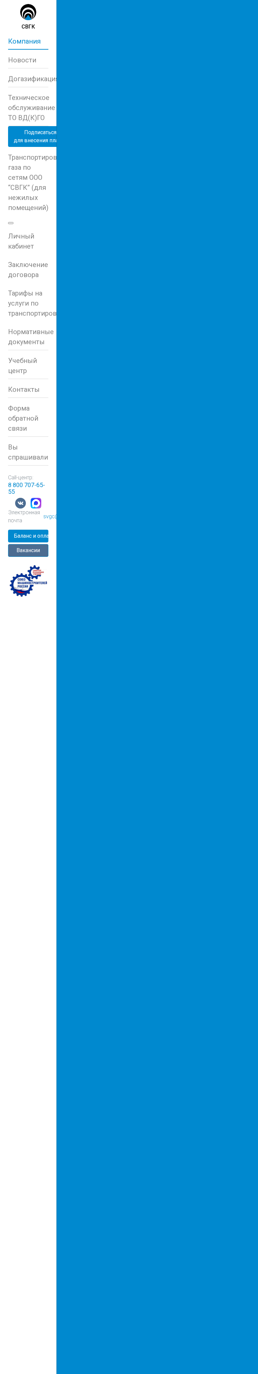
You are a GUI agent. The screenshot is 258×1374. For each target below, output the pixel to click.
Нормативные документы (28, 337)
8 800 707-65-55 (26, 488)
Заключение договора (28, 270)
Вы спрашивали (28, 452)
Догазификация (28, 79)
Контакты (24, 389)
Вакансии (28, 550)
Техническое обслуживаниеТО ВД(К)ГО (28, 108)
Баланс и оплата (31, 536)
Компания (24, 41)
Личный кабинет (21, 241)
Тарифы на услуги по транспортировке (28, 303)
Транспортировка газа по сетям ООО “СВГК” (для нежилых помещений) (28, 182)
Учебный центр (22, 366)
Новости (22, 60)
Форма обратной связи (23, 418)
